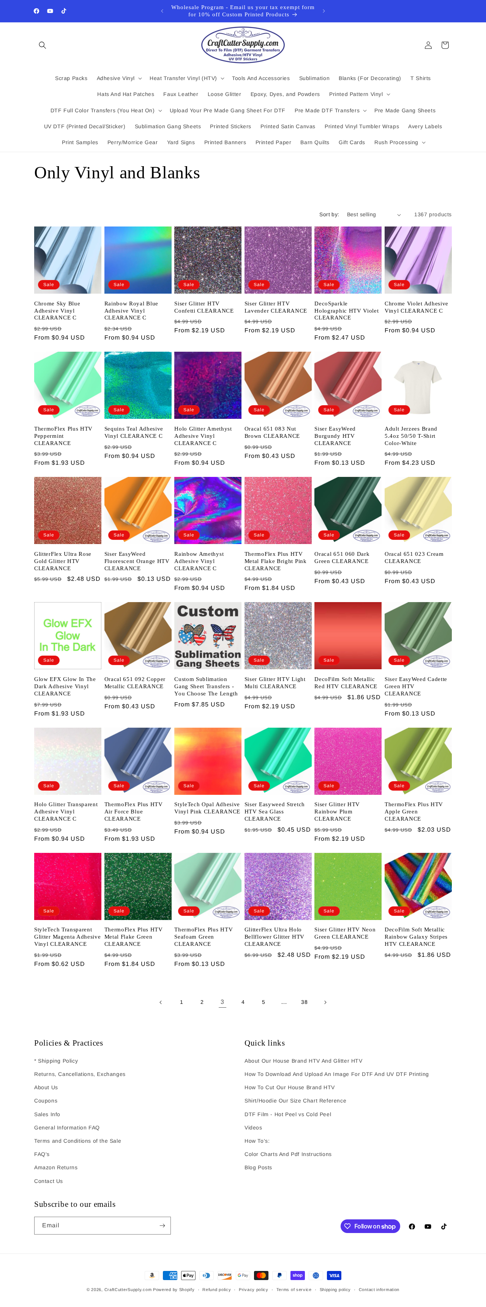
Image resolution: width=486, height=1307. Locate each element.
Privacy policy (253, 1289)
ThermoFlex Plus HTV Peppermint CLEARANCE (63, 436)
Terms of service (294, 1289)
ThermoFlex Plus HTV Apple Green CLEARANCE (414, 811)
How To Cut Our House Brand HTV (290, 1087)
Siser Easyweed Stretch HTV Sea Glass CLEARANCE (275, 811)
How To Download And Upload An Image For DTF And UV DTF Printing (337, 1074)
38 (304, 1002)
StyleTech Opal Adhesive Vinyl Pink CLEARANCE (207, 808)
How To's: (257, 1141)
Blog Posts (258, 1167)
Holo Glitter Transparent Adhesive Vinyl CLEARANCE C (66, 811)
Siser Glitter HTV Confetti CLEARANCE (204, 307)
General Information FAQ (67, 1128)
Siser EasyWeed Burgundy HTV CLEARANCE (335, 436)
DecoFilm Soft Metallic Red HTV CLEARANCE (345, 682)
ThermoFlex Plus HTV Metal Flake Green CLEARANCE (133, 936)
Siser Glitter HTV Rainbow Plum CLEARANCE (337, 811)
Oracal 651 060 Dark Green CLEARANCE (341, 557)
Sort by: (329, 214)
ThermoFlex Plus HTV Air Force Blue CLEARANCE (133, 811)
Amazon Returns (55, 1167)
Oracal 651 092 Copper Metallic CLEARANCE (135, 682)
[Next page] (325, 1002)
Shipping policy (335, 1289)
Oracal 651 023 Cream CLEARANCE (414, 557)
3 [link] (222, 1002)
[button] (42, 45)
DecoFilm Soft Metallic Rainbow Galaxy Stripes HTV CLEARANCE (416, 936)
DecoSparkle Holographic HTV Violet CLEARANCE (346, 310)
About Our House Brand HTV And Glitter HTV (304, 1061)
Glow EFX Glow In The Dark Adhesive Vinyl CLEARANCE (65, 686)
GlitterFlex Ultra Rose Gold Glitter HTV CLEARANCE (63, 561)
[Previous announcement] (162, 11)
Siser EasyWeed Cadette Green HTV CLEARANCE (416, 686)
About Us (46, 1087)
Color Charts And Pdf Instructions (288, 1154)
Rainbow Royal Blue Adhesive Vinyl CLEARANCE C (131, 310)
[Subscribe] (162, 1226)
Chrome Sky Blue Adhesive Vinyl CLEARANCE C (57, 310)
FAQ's (42, 1154)
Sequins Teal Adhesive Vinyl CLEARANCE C (134, 432)
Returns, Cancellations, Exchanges (80, 1074)
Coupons (45, 1101)
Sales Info (47, 1114)
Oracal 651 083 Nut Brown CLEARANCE (272, 432)
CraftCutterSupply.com (128, 1289)
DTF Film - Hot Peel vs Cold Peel (288, 1114)
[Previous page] (161, 1002)
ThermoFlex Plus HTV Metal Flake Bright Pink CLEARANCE (276, 561)
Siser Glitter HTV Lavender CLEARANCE (276, 307)
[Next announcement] (324, 11)
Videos (253, 1128)
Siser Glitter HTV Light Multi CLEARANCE (275, 682)
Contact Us (48, 1181)
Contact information (379, 1289)
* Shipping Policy (56, 1061)
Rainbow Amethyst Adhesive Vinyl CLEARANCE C (199, 561)
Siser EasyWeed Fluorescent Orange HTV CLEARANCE (137, 561)
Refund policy (216, 1289)
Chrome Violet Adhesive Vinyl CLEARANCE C (416, 307)
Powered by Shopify (174, 1289)
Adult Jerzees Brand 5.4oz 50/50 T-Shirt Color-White (411, 436)
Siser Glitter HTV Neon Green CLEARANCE (345, 933)
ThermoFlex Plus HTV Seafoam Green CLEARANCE (203, 936)
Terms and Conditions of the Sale (77, 1141)
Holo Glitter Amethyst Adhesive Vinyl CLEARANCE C (203, 436)
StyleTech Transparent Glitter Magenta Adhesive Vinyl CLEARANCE (67, 936)
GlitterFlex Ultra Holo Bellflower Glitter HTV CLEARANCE (275, 936)
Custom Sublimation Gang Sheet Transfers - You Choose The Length (206, 686)
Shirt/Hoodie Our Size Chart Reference (295, 1101)
